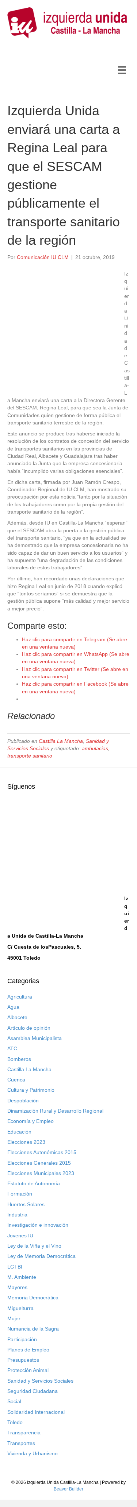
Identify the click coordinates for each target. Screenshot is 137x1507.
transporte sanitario (29, 756)
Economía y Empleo (30, 1121)
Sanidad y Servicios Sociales (40, 1381)
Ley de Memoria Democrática (41, 1256)
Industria (17, 1215)
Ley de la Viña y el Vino (34, 1246)
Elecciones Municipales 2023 (40, 1173)
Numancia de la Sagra (33, 1329)
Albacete (17, 1017)
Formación (19, 1194)
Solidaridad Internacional (36, 1412)
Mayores (17, 1287)
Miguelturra (20, 1308)
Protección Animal (28, 1370)
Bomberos (19, 1059)
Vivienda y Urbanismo (32, 1453)
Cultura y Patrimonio (30, 1090)
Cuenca (16, 1080)
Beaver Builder (68, 1489)
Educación (19, 1132)
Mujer (13, 1318)
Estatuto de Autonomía (33, 1183)
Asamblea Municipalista (34, 1038)
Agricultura (19, 997)
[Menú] (122, 70)
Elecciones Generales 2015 (39, 1163)
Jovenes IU (20, 1235)
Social (14, 1401)
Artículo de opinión (28, 1028)
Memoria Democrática (32, 1297)
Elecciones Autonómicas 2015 (41, 1152)
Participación (22, 1339)
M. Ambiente (21, 1277)
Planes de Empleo (28, 1350)
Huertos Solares (26, 1204)
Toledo (15, 1422)
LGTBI (14, 1267)
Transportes (21, 1443)
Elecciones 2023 (26, 1142)
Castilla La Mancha (61, 741)
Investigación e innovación (37, 1225)
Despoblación (23, 1100)
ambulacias (95, 748)
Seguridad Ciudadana (32, 1391)
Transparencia (24, 1432)
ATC (12, 1048)
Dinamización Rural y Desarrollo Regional (55, 1111)
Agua (13, 1007)
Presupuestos (23, 1360)
